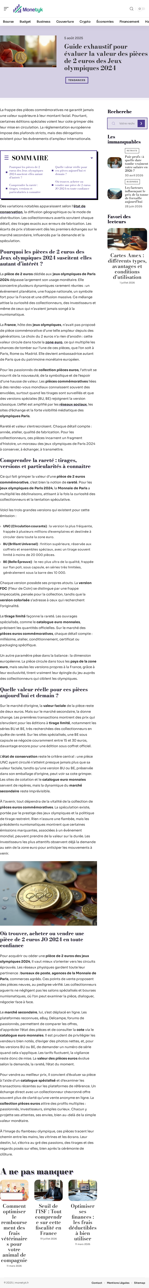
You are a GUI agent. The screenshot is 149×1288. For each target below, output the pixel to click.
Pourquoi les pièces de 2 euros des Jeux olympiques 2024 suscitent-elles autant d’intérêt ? (26, 172)
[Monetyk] (27, 8)
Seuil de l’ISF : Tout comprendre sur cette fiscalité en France (48, 1219)
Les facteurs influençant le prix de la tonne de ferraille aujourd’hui (136, 194)
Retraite (132, 150)
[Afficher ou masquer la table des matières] (70, 158)
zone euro (53, 342)
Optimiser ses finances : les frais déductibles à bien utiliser (83, 1222)
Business (132, 181)
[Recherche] (131, 9)
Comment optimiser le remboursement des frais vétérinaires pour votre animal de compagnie (14, 1233)
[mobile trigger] (7, 8)
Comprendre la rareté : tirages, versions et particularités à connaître (25, 188)
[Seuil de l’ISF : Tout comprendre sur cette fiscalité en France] (48, 1190)
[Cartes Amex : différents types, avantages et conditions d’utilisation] (127, 239)
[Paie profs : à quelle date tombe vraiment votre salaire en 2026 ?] (114, 162)
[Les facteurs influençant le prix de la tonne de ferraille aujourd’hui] (114, 193)
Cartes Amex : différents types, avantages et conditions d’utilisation (127, 266)
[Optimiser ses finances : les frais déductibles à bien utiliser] (82, 1190)
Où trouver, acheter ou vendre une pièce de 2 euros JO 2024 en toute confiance (72, 185)
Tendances (76, 80)
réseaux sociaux (73, 404)
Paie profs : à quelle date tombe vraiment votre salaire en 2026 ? (136, 163)
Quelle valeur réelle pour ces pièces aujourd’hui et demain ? (71, 170)
